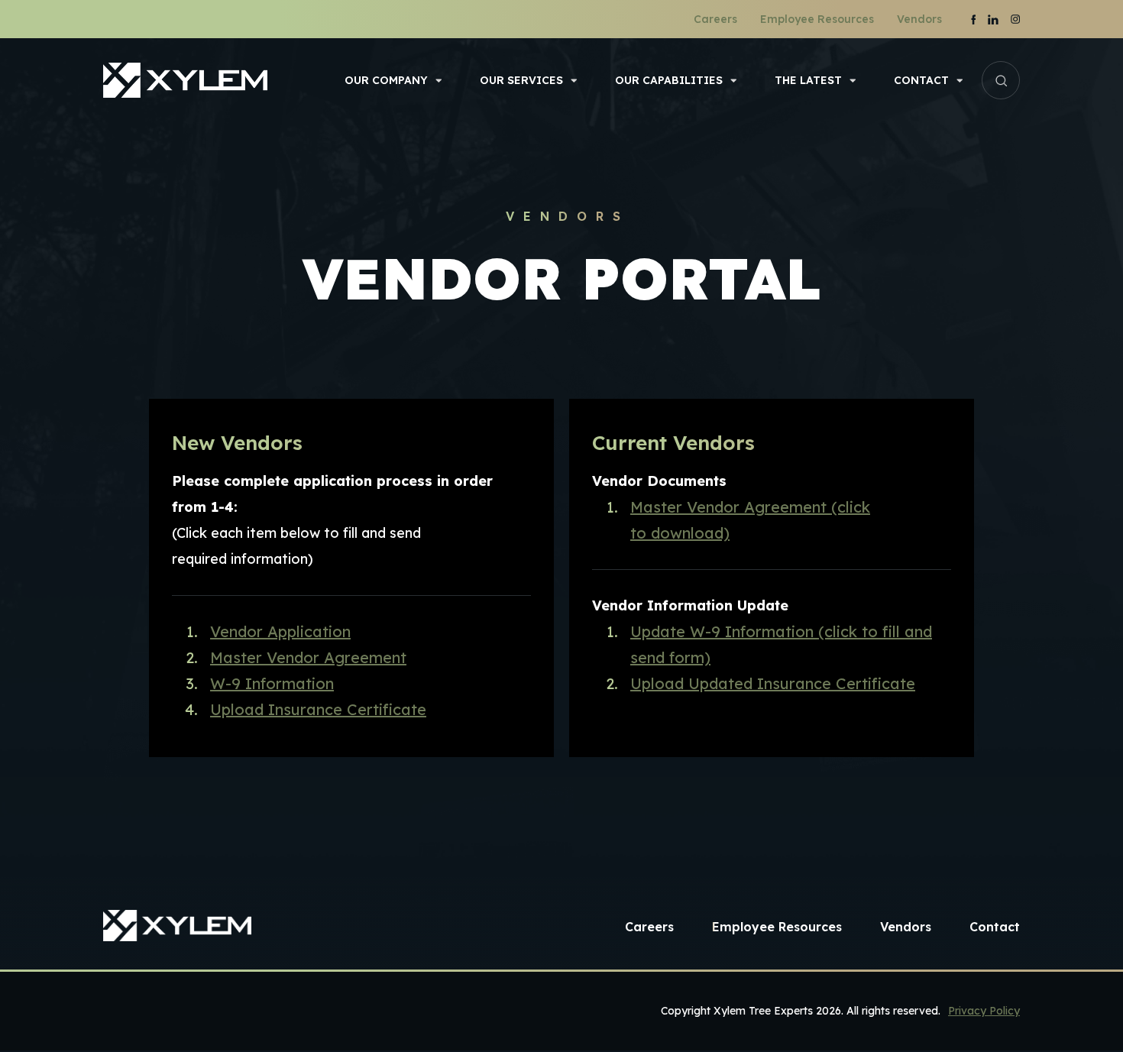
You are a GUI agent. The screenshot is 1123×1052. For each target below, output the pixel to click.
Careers (715, 19)
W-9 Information (272, 683)
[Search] (1001, 80)
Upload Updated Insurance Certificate (772, 683)
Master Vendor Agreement (308, 657)
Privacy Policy (984, 1011)
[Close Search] (1021, 80)
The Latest (808, 80)
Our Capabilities (669, 80)
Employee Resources (817, 19)
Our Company (386, 80)
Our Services (521, 80)
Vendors (919, 19)
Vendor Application (280, 631)
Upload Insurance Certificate (318, 709)
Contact (921, 80)
